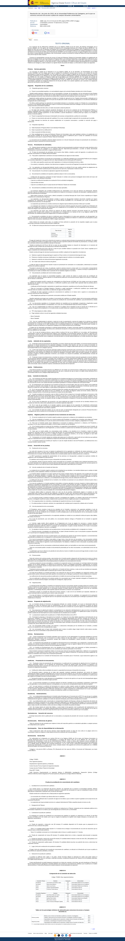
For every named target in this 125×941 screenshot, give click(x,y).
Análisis (36, 39)
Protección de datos (64, 933)
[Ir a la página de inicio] (69, 3)
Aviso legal (50, 933)
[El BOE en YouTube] (70, 936)
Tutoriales (85, 933)
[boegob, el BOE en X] (59, 936)
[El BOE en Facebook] (62, 936)
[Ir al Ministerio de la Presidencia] (39, 2)
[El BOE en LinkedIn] (66, 936)
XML (48, 32)
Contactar (30, 933)
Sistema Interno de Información (76, 933)
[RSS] (55, 936)
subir (93, 929)
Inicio (36, 8)
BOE (39, 8)
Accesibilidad (56, 933)
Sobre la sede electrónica (38, 933)
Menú (84, 6)
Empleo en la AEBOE (93, 933)
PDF (36, 32)
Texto (30, 39)
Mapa (46, 933)
